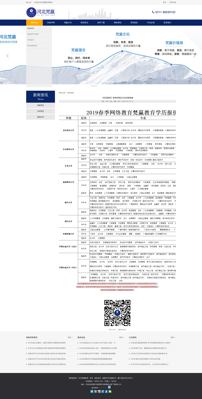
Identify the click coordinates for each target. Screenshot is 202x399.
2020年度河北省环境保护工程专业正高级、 (146, 359)
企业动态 (40, 111)
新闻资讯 (84, 23)
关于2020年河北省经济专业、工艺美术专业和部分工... (150, 364)
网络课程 (117, 23)
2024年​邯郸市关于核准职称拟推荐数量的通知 (95, 359)
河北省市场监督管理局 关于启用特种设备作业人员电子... (151, 343)
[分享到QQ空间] (95, 391)
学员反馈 (151, 23)
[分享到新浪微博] (99, 391)
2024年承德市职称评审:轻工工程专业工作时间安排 (97, 364)
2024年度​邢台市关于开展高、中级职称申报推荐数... (98, 353)
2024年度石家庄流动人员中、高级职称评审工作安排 (98, 348)
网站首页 (34, 23)
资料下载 (101, 23)
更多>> (70, 337)
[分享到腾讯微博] (102, 391)
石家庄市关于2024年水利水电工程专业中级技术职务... (47, 359)
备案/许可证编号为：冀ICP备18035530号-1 (117, 378)
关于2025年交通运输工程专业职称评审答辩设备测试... (47, 348)
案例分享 (40, 117)
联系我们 (167, 23)
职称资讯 (40, 105)
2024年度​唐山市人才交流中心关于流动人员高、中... (98, 343)
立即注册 (172, 2)
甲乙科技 (103, 388)
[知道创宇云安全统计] (109, 388)
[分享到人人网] (106, 391)
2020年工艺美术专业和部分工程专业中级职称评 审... (150, 353)
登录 (164, 2)
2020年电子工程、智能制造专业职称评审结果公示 (149, 348)
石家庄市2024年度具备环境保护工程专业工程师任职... (47, 364)
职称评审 (51, 23)
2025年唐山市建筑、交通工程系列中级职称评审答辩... (47, 343)
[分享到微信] (110, 391)
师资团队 (134, 23)
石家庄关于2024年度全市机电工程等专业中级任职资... (47, 353)
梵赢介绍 (68, 23)
